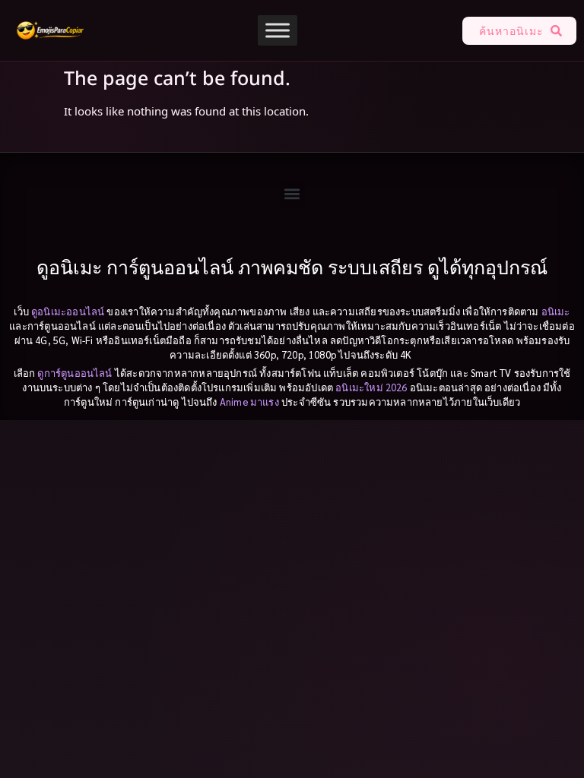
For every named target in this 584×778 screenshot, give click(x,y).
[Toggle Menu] (277, 30)
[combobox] (502, 31)
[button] (292, 194)
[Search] (559, 31)
